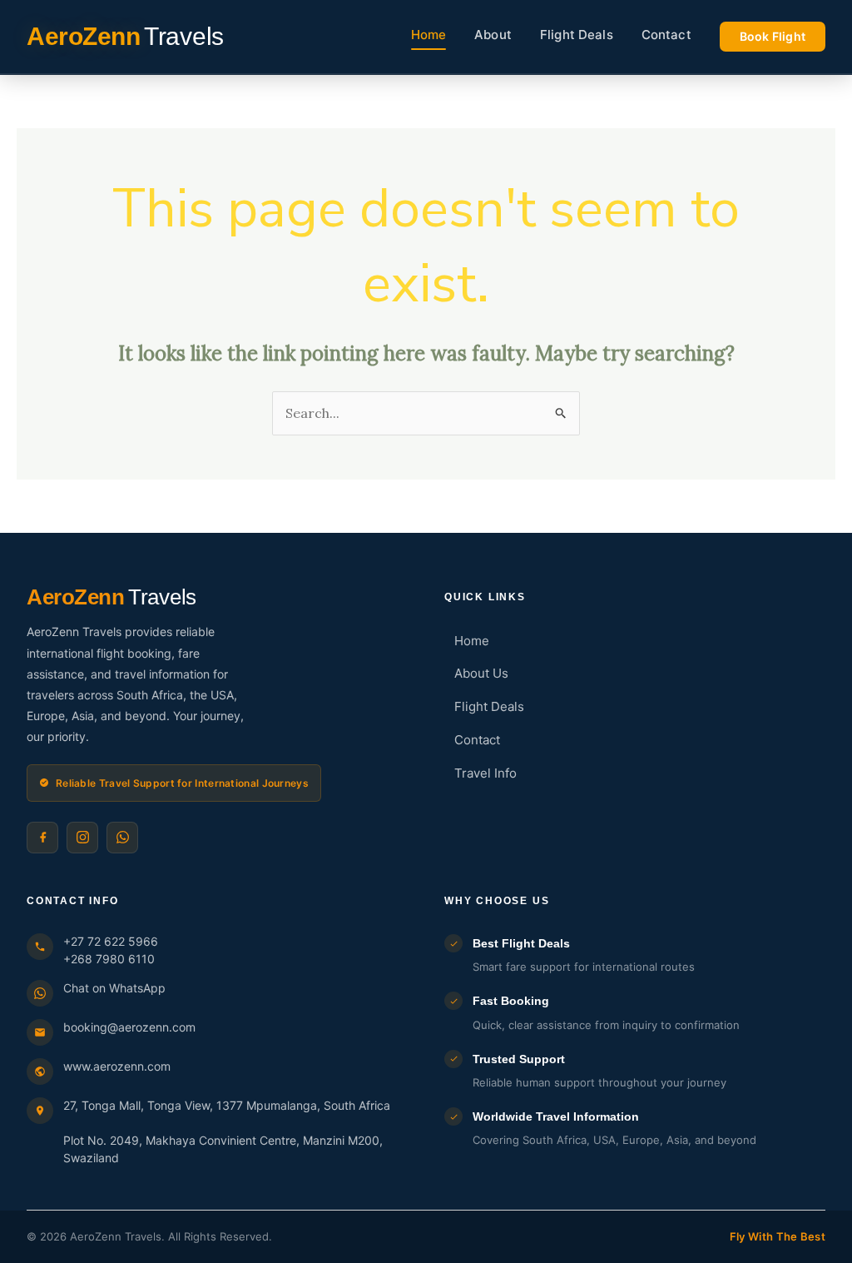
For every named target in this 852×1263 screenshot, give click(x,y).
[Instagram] (82, 837)
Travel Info (485, 773)
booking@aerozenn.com (129, 1027)
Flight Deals (576, 34)
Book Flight (772, 36)
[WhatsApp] (122, 837)
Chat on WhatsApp (114, 988)
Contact (666, 34)
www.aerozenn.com (117, 1066)
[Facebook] (42, 837)
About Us (481, 673)
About (493, 34)
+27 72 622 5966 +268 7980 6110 (110, 950)
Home (429, 34)
